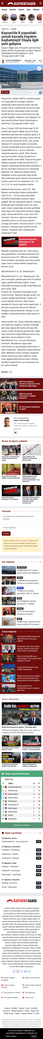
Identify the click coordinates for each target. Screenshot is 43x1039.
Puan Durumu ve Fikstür (12, 992)
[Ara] (40, 3)
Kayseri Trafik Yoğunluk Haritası (31, 986)
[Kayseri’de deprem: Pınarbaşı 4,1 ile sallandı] (11, 490)
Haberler (5, 29)
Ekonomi (20, 588)
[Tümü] (40, 562)
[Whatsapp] (29, 971)
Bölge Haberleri (17, 1011)
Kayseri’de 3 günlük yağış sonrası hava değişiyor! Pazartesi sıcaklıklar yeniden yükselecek (28, 571)
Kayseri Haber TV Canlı (30, 1013)
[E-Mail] (15, 432)
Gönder (6, 533)
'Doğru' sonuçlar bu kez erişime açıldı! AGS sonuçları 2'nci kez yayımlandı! (28, 623)
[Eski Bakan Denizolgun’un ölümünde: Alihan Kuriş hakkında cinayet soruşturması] (31, 490)
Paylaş (6, 92)
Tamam (34, 1036)
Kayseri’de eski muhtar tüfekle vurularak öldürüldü (11, 477)
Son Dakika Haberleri (11, 997)
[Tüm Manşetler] (40, 699)
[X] (17, 971)
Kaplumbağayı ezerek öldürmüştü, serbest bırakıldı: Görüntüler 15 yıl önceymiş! (31, 478)
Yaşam (17, 1013)
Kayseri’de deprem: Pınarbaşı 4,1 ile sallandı (10, 498)
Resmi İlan (35, 1011)
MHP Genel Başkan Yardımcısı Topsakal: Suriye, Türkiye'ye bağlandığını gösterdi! (28, 582)
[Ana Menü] (2, 3)
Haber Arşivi (29, 997)
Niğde (19, 598)
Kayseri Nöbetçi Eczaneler (8, 979)
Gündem (12, 9)
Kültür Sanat (8, 1013)
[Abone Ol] (40, 92)
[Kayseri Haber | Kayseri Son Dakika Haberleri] (21, 3)
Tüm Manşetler (30, 992)
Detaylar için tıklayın (21, 825)
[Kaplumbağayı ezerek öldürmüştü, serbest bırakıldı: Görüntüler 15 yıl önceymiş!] (31, 469)
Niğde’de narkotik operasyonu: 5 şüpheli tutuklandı (26, 602)
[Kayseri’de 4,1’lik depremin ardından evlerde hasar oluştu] (11, 450)
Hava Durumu (22, 567)
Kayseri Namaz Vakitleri (8, 986)
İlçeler (27, 1011)
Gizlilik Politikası (23, 1036)
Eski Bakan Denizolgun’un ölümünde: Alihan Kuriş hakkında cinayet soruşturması (30, 500)
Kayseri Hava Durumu (32, 978)
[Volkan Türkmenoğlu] (7, 422)
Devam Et (16, 429)
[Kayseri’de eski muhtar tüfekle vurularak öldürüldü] (11, 469)
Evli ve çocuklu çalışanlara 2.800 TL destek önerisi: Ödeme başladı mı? (28, 592)
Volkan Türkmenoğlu (21, 420)
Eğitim (19, 618)
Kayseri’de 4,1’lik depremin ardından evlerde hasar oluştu (11, 458)
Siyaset (21, 9)
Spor (28, 9)
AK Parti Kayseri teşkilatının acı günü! (26, 612)
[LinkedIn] (25, 971)
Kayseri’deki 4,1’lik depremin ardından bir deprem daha (29, 458)
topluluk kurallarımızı (21, 541)
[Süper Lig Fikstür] (40, 833)
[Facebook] (14, 971)
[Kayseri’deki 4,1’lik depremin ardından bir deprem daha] (31, 450)
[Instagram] (21, 971)
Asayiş (4, 9)
